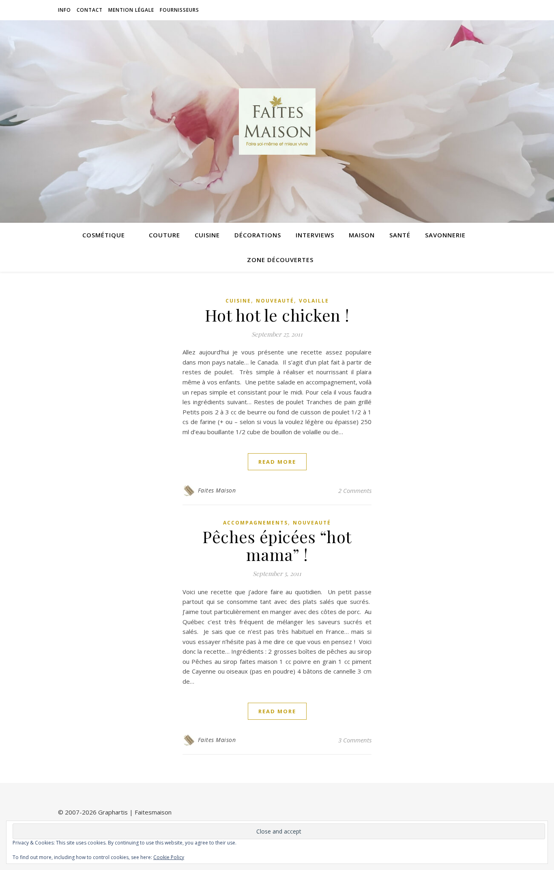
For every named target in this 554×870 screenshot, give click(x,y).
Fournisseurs (179, 9)
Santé (399, 235)
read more (277, 461)
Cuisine (207, 235)
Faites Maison (217, 490)
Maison (362, 235)
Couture (164, 235)
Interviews (315, 235)
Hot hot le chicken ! (277, 315)
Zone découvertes (280, 260)
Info (64, 9)
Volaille (314, 300)
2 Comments (354, 490)
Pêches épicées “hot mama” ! (277, 545)
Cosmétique (103, 235)
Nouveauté (275, 300)
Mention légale (131, 9)
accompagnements (255, 522)
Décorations (257, 235)
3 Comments (354, 740)
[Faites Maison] (277, 121)
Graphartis (113, 812)
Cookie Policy (168, 857)
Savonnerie (445, 235)
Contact (90, 9)
